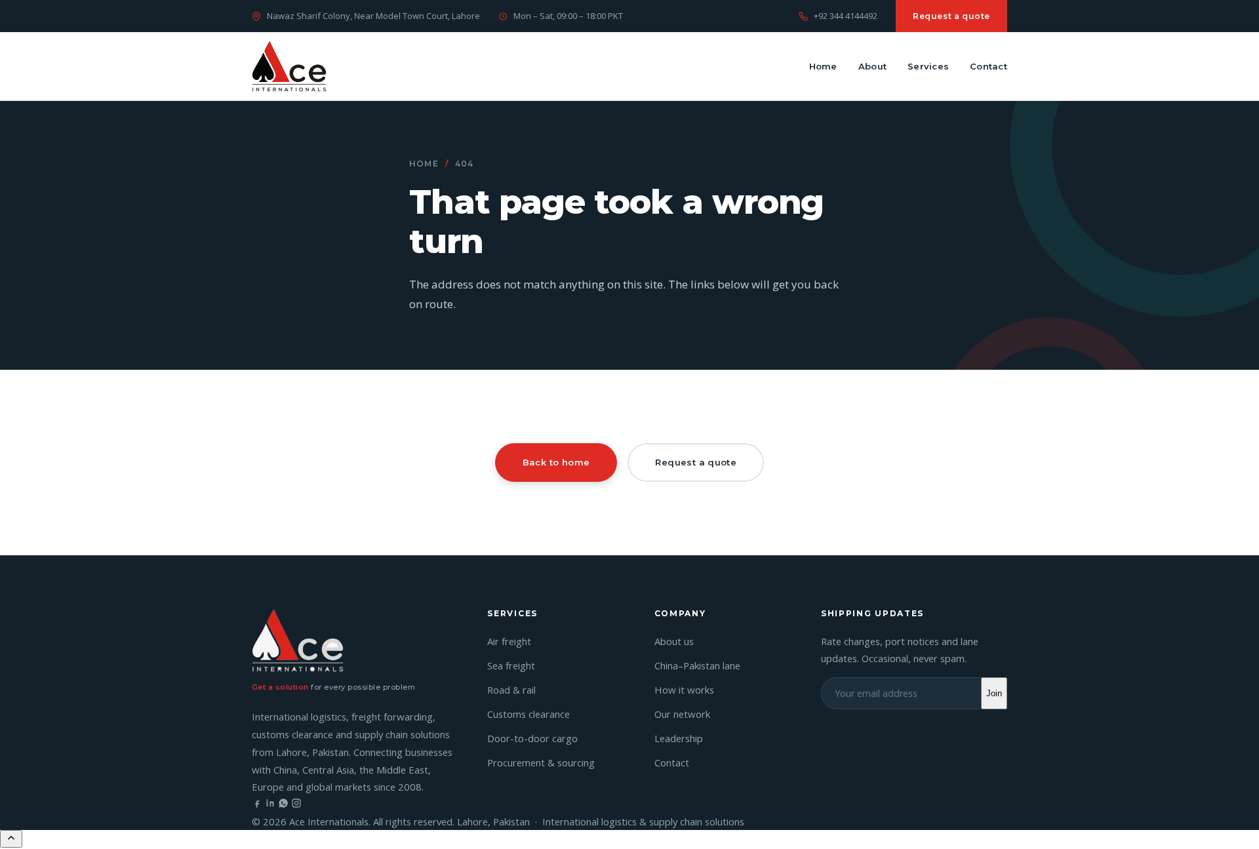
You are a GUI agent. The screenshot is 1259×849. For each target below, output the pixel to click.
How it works (684, 689)
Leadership (678, 738)
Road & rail (511, 689)
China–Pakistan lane (697, 665)
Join (994, 693)
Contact (988, 66)
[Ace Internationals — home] (289, 66)
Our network (682, 714)
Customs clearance (528, 714)
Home (823, 66)
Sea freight (511, 665)
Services (928, 66)
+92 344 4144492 (845, 16)
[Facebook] (257, 804)
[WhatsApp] (283, 804)
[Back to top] (11, 839)
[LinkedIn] (270, 804)
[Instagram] (296, 804)
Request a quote (951, 16)
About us (674, 641)
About (872, 66)
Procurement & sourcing (541, 762)
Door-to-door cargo (532, 738)
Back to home (556, 462)
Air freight (509, 641)
